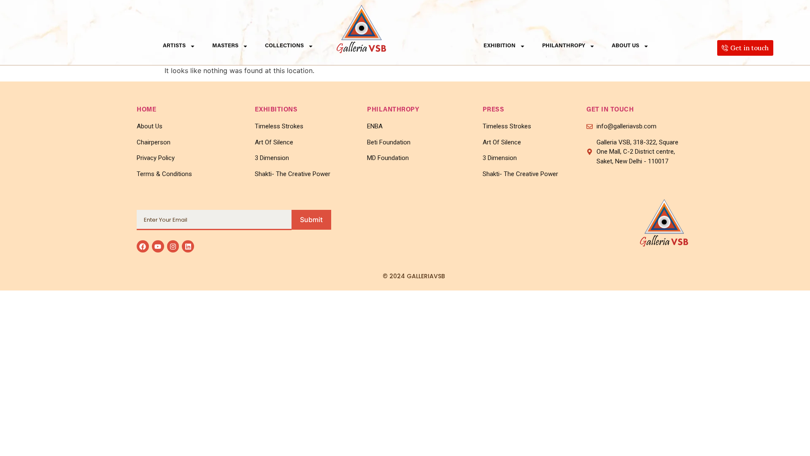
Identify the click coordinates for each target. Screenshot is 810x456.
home (146, 110)
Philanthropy (563, 46)
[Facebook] (143, 246)
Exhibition (499, 46)
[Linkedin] (188, 246)
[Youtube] (158, 246)
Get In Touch (610, 110)
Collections (284, 46)
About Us (625, 46)
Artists (174, 46)
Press (494, 110)
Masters (225, 46)
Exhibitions (276, 110)
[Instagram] (173, 246)
